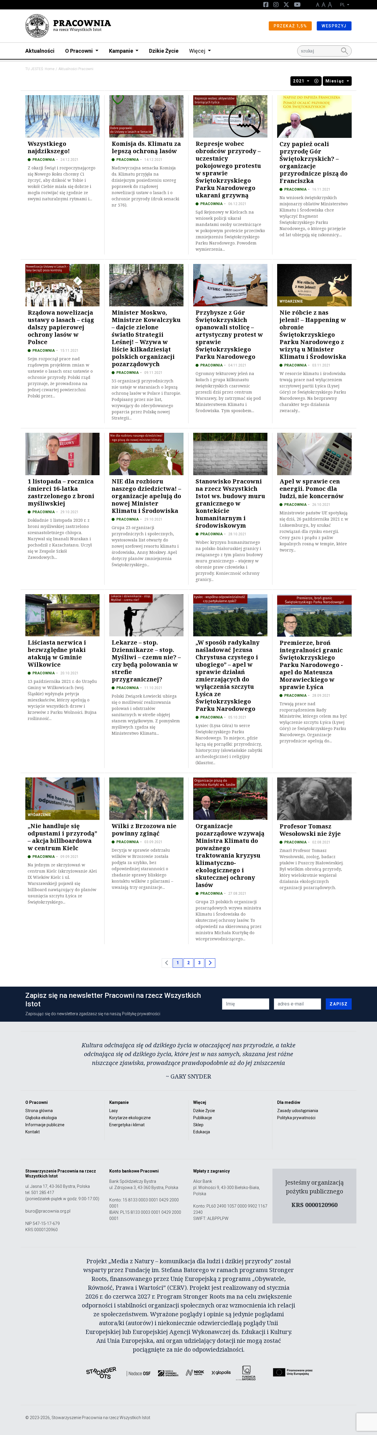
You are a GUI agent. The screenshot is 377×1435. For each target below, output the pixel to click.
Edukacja (201, 1131)
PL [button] (343, 4)
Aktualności (39, 51)
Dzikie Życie (163, 51)
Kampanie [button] (121, 51)
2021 (299, 81)
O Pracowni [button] (79, 51)
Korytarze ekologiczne (130, 1117)
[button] (317, 81)
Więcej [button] (197, 51)
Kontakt (32, 1131)
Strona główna (39, 1110)
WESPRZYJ (334, 26)
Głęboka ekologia (41, 1117)
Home (49, 69)
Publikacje (202, 1117)
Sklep (198, 1124)
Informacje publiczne (45, 1124)
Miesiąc (335, 81)
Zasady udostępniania (297, 1110)
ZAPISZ (339, 1004)
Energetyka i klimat (127, 1124)
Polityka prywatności (296, 1117)
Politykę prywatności (141, 1013)
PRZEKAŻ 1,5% (290, 26)
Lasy (113, 1110)
